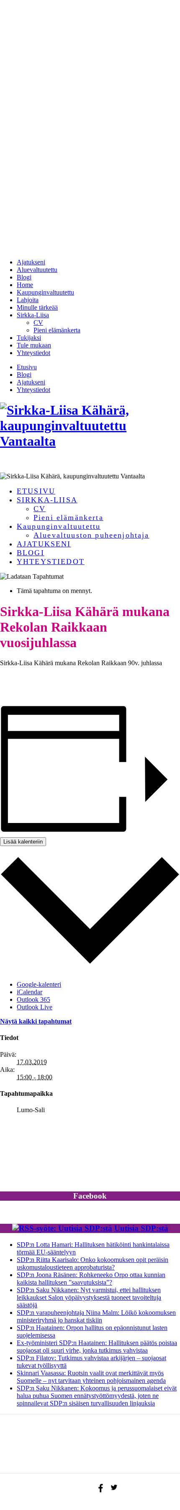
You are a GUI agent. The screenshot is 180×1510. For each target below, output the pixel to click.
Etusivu (27, 367)
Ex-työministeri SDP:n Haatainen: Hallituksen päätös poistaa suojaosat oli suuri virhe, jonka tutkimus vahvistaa (97, 1346)
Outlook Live (34, 1007)
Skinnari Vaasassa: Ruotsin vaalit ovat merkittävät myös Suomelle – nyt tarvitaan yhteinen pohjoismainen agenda (91, 1376)
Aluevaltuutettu (37, 269)
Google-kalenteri (39, 984)
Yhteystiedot (33, 352)
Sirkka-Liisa (33, 315)
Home (25, 284)
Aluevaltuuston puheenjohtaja (91, 535)
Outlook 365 (33, 999)
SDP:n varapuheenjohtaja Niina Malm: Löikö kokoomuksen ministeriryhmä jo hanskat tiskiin (96, 1316)
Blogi (24, 277)
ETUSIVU (36, 491)
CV (38, 322)
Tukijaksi (29, 337)
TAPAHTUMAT (37, 1462)
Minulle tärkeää (37, 307)
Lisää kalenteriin (23, 842)
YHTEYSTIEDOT (51, 561)
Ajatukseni (31, 262)
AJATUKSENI (44, 544)
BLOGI (30, 553)
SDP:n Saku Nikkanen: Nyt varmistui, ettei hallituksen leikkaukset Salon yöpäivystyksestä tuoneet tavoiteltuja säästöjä (89, 1297)
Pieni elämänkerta (56, 330)
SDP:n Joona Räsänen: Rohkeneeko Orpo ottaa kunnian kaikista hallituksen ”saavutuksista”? (91, 1278)
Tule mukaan (34, 345)
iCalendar (29, 991)
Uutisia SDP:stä (141, 1228)
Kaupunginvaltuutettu (45, 292)
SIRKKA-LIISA (47, 500)
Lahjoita (28, 299)
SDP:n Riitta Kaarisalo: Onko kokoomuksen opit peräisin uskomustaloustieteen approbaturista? (92, 1263)
